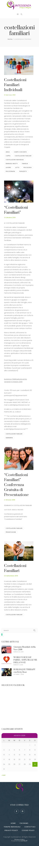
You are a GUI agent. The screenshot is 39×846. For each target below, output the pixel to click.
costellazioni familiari (23, 156)
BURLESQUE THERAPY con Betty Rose (24, 670)
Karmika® (23, 841)
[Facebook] (16, 811)
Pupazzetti (23, 171)
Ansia (8, 152)
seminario (9, 438)
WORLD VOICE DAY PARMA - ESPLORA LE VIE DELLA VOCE (25, 660)
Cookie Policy (28, 830)
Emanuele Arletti (12, 163)
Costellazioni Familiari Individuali (15, 85)
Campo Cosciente (20, 152)
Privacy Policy (11, 830)
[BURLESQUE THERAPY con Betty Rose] (7, 669)
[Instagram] (22, 811)
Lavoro (8, 167)
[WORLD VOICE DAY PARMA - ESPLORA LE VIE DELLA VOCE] (7, 657)
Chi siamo (24, 823)
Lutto (17, 167)
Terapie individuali (12, 827)
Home (10, 39)
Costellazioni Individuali (15, 160)
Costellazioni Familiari (15, 568)
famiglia (25, 163)
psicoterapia (10, 171)
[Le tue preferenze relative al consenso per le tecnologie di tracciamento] (2, 634)
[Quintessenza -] (19, 5)
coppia (8, 156)
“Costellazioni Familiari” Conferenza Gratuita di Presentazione (16, 484)
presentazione (11, 532)
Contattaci (29, 827)
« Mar (3, 775)
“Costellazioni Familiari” (16, 210)
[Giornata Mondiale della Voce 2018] (7, 647)
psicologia (28, 167)
